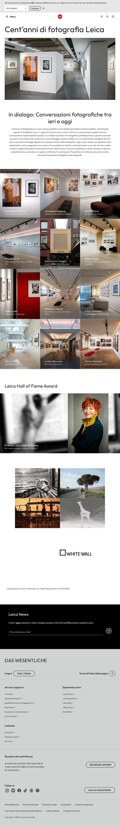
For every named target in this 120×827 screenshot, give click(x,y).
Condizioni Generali (71, 811)
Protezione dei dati (30, 804)
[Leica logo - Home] (60, 16)
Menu (13, 16)
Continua (35, 8)
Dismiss (43, 8)
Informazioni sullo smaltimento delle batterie (23, 811)
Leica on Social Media (99, 790)
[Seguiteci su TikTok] (25, 790)
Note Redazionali (12, 804)
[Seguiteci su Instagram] (7, 790)
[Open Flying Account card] (107, 16)
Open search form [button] (101, 16)
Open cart (113, 16)
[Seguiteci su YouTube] (13, 790)
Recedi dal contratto (100, 764)
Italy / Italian (24, 673)
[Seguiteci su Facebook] (19, 790)
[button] (112, 673)
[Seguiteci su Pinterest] (37, 790)
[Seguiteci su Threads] (31, 790)
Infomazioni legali (49, 804)
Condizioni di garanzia (84, 804)
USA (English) (11, 8)
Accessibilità (66, 804)
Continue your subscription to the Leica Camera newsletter (109, 631)
